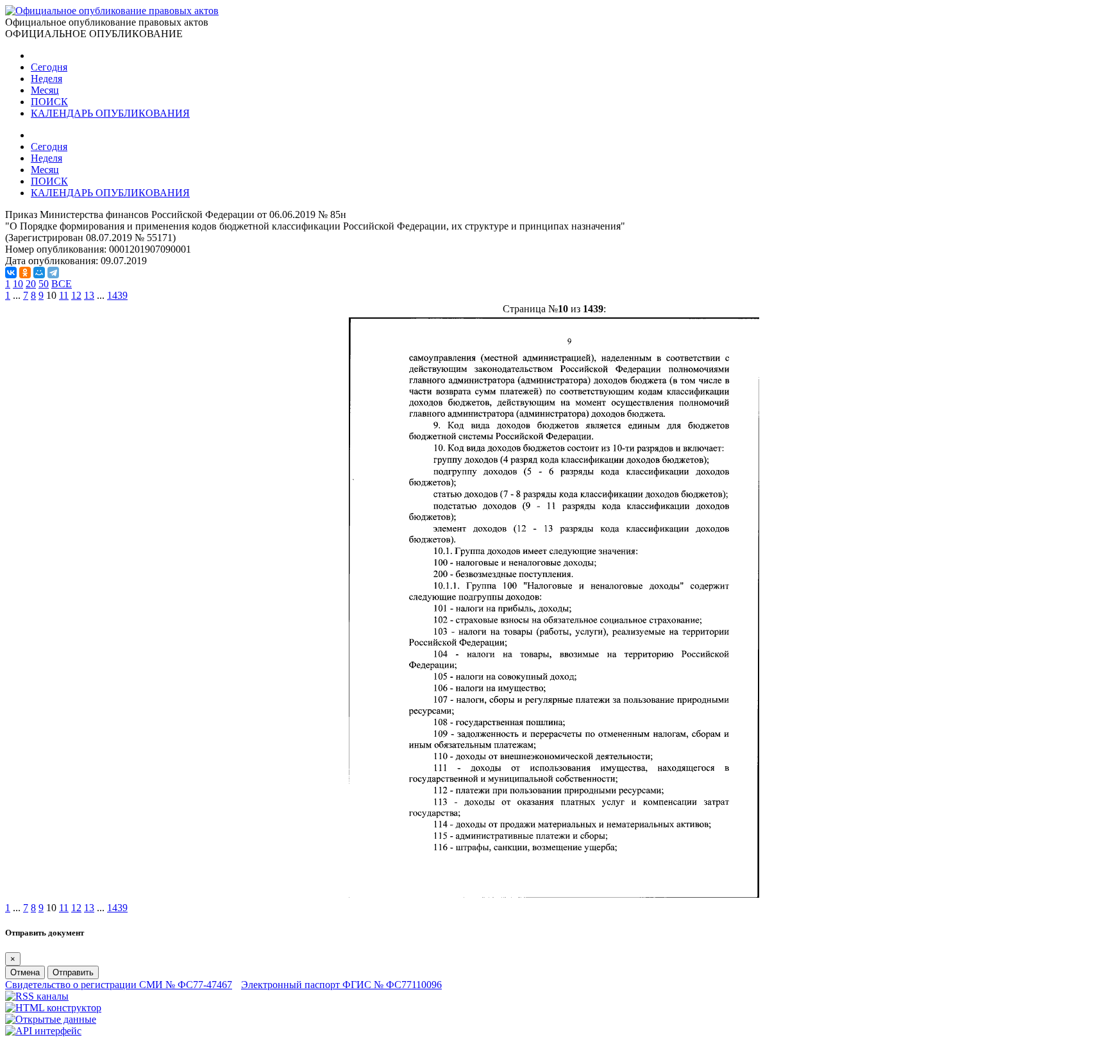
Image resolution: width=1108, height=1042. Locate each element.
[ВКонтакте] (11, 272)
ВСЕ (61, 283)
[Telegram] (53, 272)
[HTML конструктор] (53, 1007)
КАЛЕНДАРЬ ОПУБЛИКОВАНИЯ (110, 113)
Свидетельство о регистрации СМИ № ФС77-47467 (118, 984)
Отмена (25, 972)
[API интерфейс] (43, 1030)
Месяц (45, 90)
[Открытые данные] (50, 1019)
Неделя (46, 78)
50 (43, 283)
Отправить (73, 972)
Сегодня (49, 67)
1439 (117, 295)
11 (64, 295)
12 (76, 295)
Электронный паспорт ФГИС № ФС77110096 (341, 984)
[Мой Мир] (39, 272)
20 (31, 283)
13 (89, 295)
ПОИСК (49, 101)
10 (18, 283)
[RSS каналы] (37, 996)
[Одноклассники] (25, 272)
